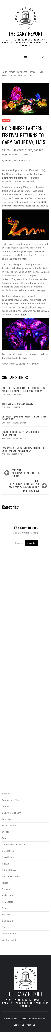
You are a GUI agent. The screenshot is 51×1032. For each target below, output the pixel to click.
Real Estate (7, 901)
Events (6, 120)
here (24, 258)
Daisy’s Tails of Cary (11, 812)
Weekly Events (9, 933)
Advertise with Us (37, 1018)
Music (5, 882)
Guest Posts (8, 857)
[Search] (43, 57)
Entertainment (9, 825)
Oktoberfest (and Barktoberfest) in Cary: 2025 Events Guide (24, 418)
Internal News (9, 869)
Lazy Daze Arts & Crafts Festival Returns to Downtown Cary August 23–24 (23, 449)
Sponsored (7, 920)
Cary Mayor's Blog (10, 800)
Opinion (6, 889)
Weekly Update (9, 940)
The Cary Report (25, 33)
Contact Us (19, 1024)
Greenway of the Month (13, 844)
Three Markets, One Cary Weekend (17, 403)
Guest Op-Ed (8, 850)
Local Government (11, 876)
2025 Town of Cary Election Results (25, 473)
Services (6, 914)
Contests (6, 806)
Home (7, 1018)
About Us (31, 1024)
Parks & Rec (7, 895)
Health (5, 863)
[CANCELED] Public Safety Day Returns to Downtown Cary (21, 433)
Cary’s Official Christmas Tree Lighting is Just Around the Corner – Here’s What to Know (24, 389)
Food (4, 838)
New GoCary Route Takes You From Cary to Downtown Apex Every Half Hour (24, 485)
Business (6, 793)
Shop (14, 1018)
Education (7, 819)
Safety (5, 908)
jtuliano (9, 160)
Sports (5, 927)
